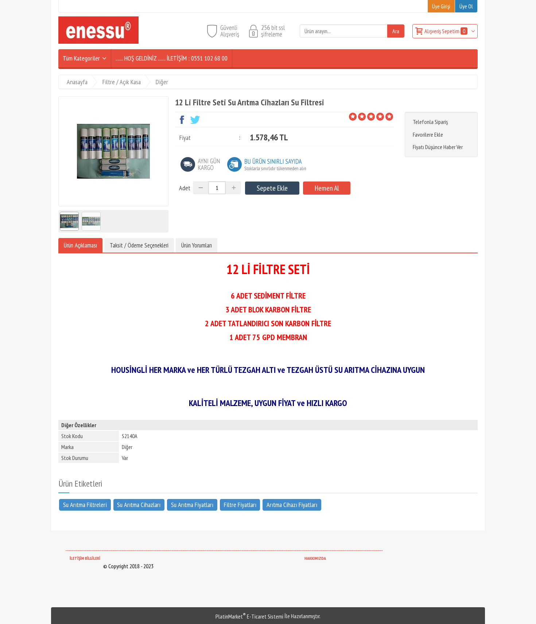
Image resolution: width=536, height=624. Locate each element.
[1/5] (352, 116)
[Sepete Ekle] (272, 188)
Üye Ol (466, 6)
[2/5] (357, 116)
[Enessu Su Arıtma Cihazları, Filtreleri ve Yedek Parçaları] (98, 41)
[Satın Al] (326, 188)
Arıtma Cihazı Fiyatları (292, 504)
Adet (184, 188)
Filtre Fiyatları (240, 504)
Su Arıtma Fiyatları (192, 504)
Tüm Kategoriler (81, 58)
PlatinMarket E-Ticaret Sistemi (249, 616)
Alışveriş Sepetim (444, 31)
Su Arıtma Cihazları (138, 504)
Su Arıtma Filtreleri (85, 504)
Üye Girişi (441, 6)
